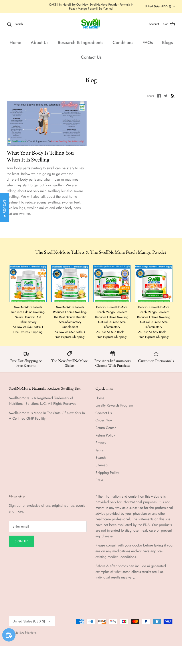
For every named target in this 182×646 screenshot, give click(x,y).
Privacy (100, 442)
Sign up (21, 541)
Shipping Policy (107, 472)
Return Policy (105, 435)
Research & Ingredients (80, 42)
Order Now (104, 420)
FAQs (147, 42)
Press (99, 480)
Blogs (167, 42)
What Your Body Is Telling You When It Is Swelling (40, 156)
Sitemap (101, 465)
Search (100, 457)
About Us (39, 42)
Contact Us (91, 57)
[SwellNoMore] (91, 24)
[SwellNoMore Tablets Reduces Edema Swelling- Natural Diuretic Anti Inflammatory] (28, 283)
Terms (99, 450)
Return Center (105, 427)
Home (15, 42)
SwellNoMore (27, 632)
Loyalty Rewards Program (114, 405)
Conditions (123, 42)
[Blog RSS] (172, 95)
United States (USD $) (158, 6)
